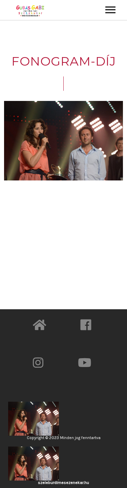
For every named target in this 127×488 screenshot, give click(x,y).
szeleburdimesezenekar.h (62, 482)
